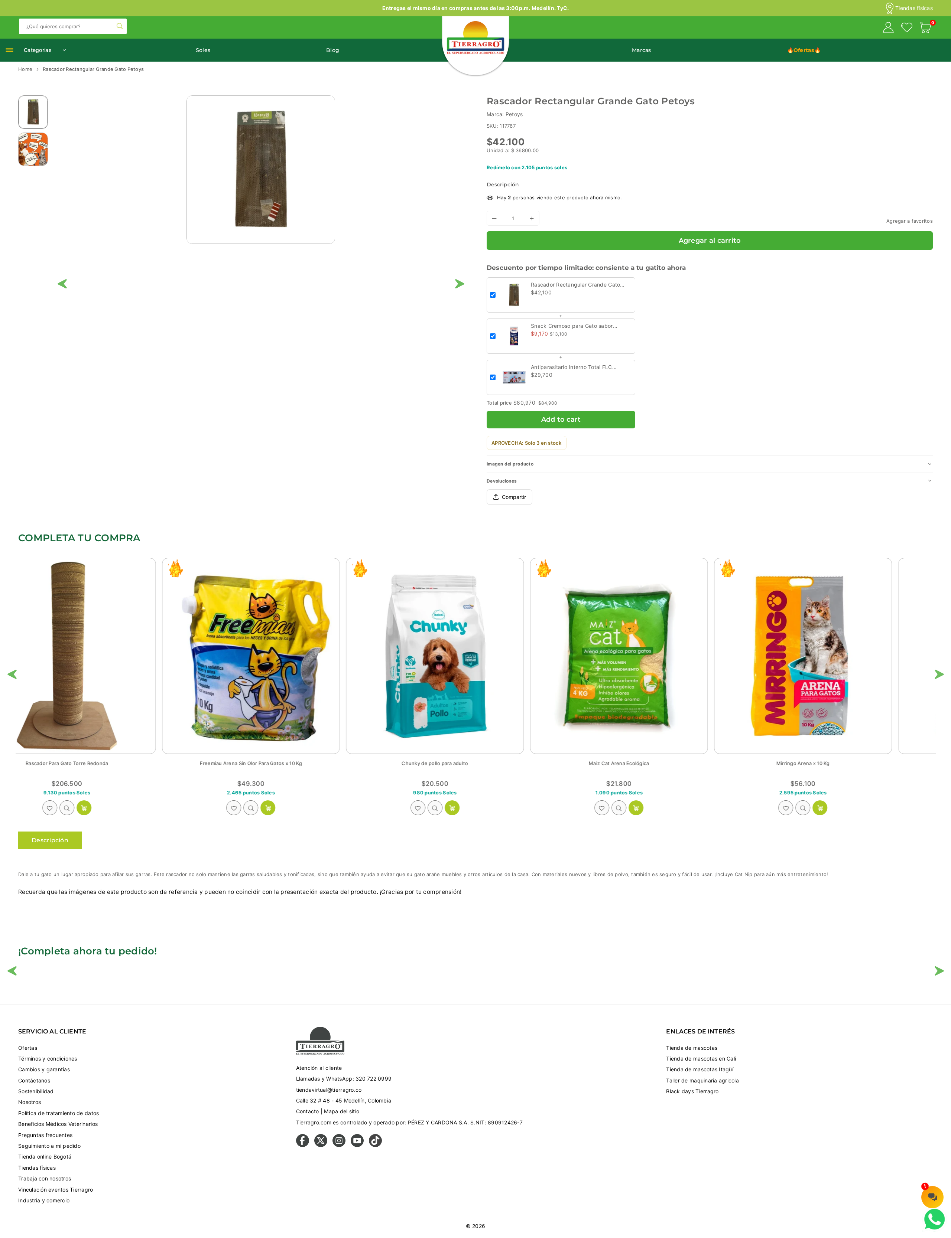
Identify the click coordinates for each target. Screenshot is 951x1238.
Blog (332, 50)
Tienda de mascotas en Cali (701, 1058)
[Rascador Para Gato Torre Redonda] (843, 656)
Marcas (641, 50)
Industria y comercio (43, 1200)
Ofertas (27, 1048)
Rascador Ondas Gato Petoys (291, 763)
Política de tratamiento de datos (58, 1113)
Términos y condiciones (47, 1058)
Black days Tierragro (692, 1091)
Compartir (514, 497)
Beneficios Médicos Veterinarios (58, 1124)
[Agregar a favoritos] (90, 807)
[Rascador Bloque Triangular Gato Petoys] (475, 656)
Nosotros (29, 1102)
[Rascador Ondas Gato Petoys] (291, 656)
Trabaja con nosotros (44, 1178)
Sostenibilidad (36, 1091)
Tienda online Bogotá (44, 1156)
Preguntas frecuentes (45, 1135)
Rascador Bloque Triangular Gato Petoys (475, 763)
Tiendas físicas (914, 8)
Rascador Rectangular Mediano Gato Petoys (107, 763)
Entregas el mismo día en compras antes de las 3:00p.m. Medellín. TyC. (475, 8)
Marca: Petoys (505, 114)
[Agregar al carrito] (124, 807)
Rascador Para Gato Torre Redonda (843, 763)
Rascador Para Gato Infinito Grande (659, 763)
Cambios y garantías (44, 1069)
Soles (203, 50)
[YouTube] (357, 1145)
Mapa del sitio (341, 1111)
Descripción (503, 184)
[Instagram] (338, 1145)
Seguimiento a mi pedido (49, 1146)
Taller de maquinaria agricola (702, 1080)
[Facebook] (302, 1145)
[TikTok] (375, 1145)
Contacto (307, 1111)
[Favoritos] (907, 28)
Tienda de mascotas (691, 1048)
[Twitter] (320, 1145)
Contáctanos (34, 1080)
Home (25, 69)
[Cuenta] (888, 28)
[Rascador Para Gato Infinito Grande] (659, 656)
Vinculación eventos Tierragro (55, 1189)
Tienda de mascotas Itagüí (699, 1069)
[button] (925, 28)
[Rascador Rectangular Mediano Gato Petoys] (107, 656)
